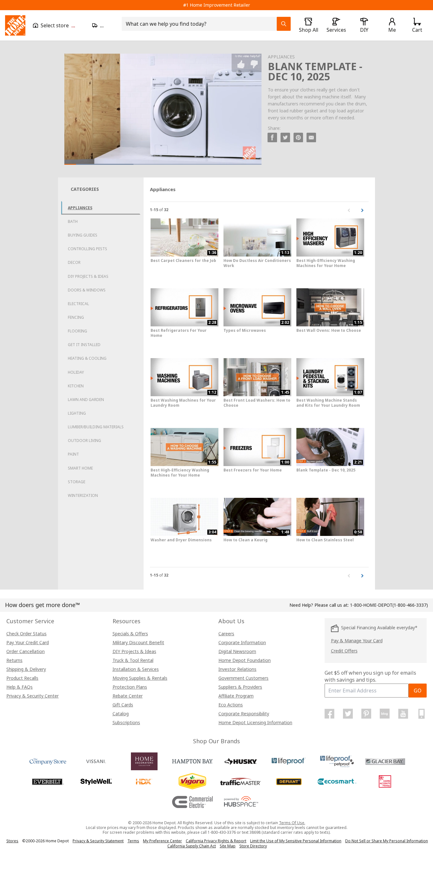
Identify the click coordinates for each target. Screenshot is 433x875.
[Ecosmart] (337, 782)
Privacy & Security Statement (98, 841)
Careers (226, 634)
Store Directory (253, 846)
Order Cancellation (25, 651)
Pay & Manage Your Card (357, 641)
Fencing (76, 317)
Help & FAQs (19, 687)
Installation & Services (136, 669)
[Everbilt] (48, 782)
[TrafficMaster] (240, 782)
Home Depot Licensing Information (255, 722)
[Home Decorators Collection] (144, 761)
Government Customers (243, 678)
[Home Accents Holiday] (385, 782)
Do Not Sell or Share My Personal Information (386, 841)
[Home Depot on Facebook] (330, 714)
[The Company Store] (48, 761)
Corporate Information (242, 642)
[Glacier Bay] (385, 761)
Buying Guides (82, 235)
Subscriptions (126, 722)
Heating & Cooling (87, 358)
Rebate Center (128, 696)
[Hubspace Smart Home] (240, 802)
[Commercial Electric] (192, 802)
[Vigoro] (192, 782)
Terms (133, 841)
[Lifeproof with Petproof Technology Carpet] (337, 761)
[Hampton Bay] (192, 761)
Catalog (121, 714)
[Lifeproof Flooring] (288, 761)
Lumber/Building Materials (96, 427)
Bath (73, 221)
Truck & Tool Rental (133, 660)
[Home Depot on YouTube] (403, 714)
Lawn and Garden (86, 399)
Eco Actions (230, 705)
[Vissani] (96, 761)
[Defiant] (288, 782)
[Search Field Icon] (284, 24)
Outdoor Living (84, 440)
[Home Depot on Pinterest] (366, 714)
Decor (74, 262)
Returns (14, 660)
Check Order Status (26, 634)
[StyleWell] (96, 782)
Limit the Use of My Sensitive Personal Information (295, 841)
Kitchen (76, 386)
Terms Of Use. (292, 822)
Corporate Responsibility (243, 714)
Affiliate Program (236, 696)
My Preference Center (162, 841)
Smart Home (80, 468)
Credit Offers (344, 651)
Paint (73, 454)
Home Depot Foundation (244, 660)
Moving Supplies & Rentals (140, 678)
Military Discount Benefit (138, 642)
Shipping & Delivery (26, 669)
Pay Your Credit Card (27, 642)
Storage (76, 481)
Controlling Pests (87, 248)
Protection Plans (130, 687)
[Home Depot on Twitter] (348, 714)
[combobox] (201, 23)
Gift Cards (123, 705)
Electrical (78, 303)
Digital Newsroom (237, 651)
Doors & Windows (87, 290)
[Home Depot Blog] (385, 714)
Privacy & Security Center (32, 696)
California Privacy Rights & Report (216, 841)
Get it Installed (84, 344)
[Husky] (240, 761)
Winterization (83, 495)
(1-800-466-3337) (389, 605)
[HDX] (144, 782)
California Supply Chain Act (191, 846)
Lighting (77, 413)
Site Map (228, 846)
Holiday (76, 372)
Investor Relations (237, 669)
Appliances (80, 207)
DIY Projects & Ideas (88, 276)
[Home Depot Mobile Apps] (422, 714)
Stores (12, 841)
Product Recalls (22, 678)
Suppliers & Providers (240, 687)
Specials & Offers (130, 634)
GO (418, 690)
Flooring (77, 331)
